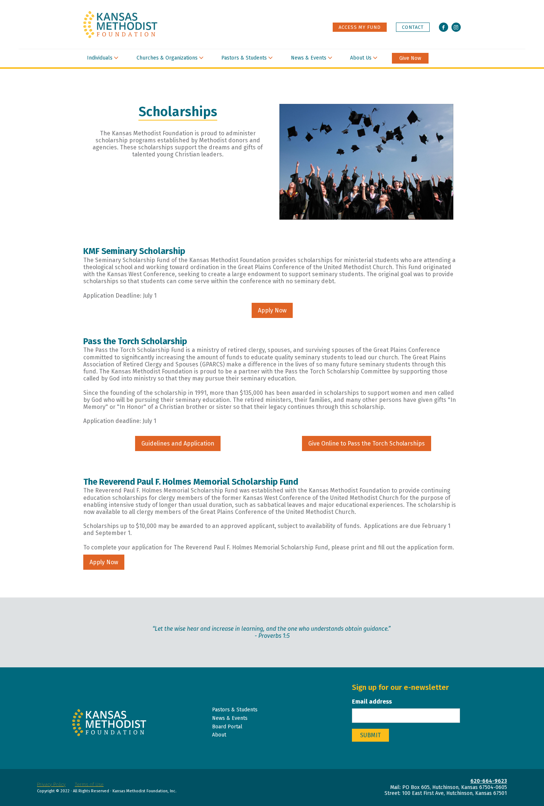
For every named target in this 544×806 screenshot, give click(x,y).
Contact (413, 27)
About (219, 735)
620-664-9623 (488, 781)
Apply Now (272, 310)
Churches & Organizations (167, 58)
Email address (372, 701)
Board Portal (227, 727)
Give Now (410, 58)
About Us (361, 58)
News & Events (308, 58)
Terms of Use (89, 784)
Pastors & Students (244, 58)
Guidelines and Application (177, 443)
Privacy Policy (51, 784)
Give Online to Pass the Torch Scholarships (366, 443)
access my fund (360, 27)
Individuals (100, 58)
